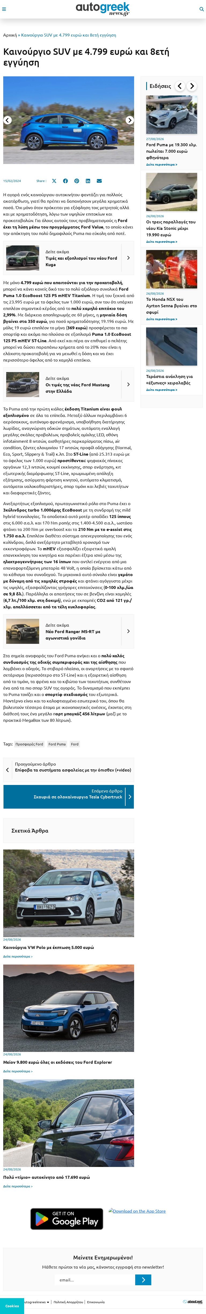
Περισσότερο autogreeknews (24, 1302)
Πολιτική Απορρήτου (68, 1302)
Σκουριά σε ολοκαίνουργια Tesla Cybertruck (78, 796)
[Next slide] (130, 120)
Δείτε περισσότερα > (18, 956)
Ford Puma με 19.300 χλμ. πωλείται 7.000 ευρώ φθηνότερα (171, 151)
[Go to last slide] (180, 86)
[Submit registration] (143, 1279)
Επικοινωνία (96, 1302)
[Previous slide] (7, 120)
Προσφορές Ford (29, 744)
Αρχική (10, 35)
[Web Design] (193, 1302)
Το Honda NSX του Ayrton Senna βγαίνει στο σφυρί (171, 306)
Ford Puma (57, 744)
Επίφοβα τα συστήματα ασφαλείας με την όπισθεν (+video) (73, 769)
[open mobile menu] (4, 9)
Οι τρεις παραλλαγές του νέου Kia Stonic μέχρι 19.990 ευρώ (171, 228)
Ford (75, 744)
